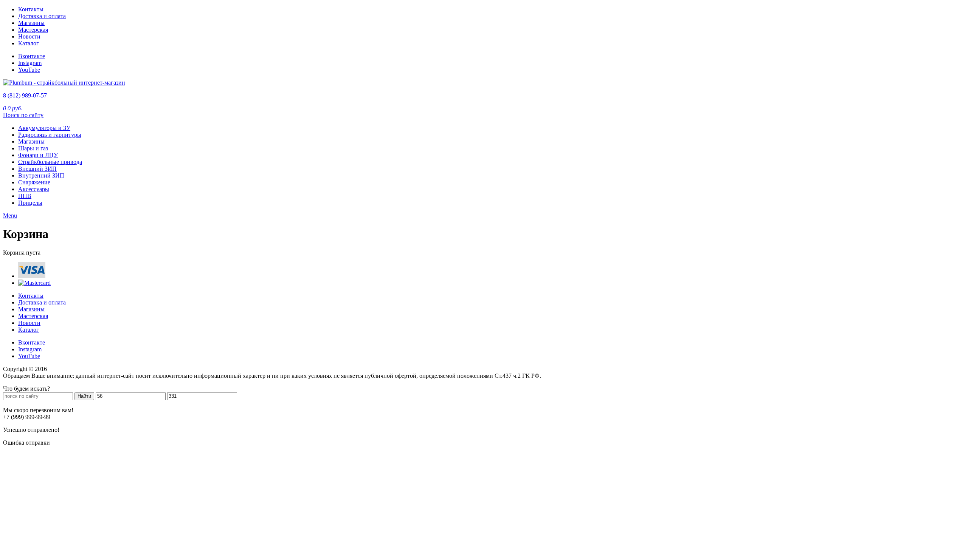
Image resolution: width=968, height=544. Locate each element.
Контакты (30, 9)
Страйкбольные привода (50, 162)
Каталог (28, 43)
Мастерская (33, 29)
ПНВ (24, 196)
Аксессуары (33, 189)
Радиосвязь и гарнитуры (49, 134)
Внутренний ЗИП (41, 175)
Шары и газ (33, 148)
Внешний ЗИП (37, 168)
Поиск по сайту (23, 115)
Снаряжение (34, 182)
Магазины (31, 23)
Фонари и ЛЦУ (38, 155)
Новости (29, 36)
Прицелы (30, 202)
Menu (10, 215)
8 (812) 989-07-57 (25, 95)
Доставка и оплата (42, 16)
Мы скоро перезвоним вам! (38, 410)
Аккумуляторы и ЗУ (44, 128)
